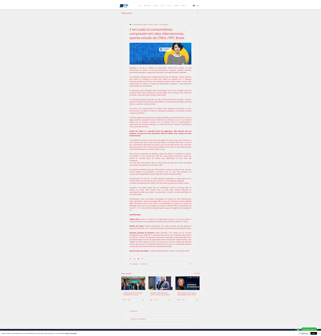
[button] (183, 6)
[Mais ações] (190, 25)
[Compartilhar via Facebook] (130, 259)
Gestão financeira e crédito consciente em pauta (132, 294)
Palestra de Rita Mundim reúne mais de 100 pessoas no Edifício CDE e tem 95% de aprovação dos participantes (160, 294)
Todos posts (126, 13)
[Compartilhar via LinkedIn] (138, 259)
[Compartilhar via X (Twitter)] (134, 259)
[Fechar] (319, 333)
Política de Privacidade (71, 333)
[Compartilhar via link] (142, 259)
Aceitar (314, 333)
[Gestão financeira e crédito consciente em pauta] (133, 283)
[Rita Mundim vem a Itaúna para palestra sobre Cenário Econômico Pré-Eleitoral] (187, 283)
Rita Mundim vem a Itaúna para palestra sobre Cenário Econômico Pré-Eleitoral (187, 294)
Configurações (304, 333)
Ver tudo (197, 273)
